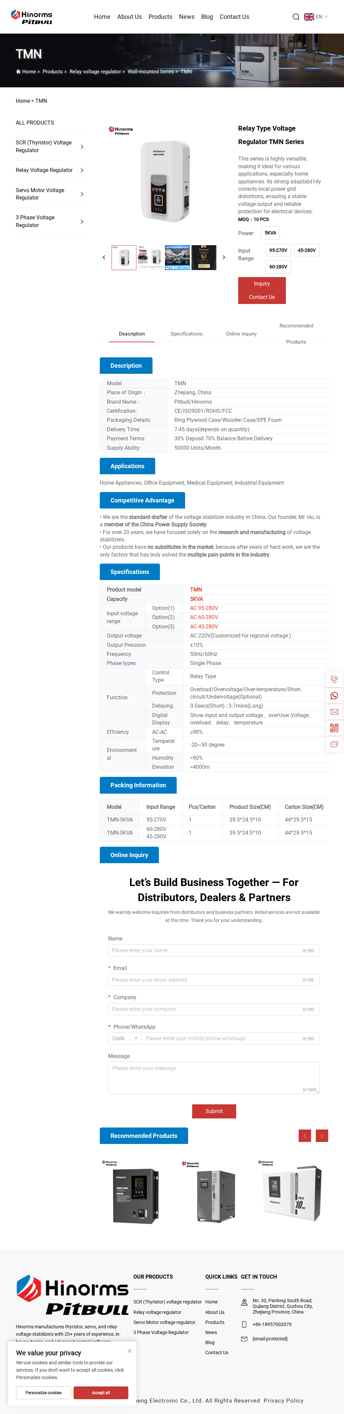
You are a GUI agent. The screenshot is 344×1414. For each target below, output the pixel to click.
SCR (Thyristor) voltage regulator (44, 146)
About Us (129, 16)
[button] (305, 1136)
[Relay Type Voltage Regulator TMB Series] (136, 1193)
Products (160, 16)
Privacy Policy (284, 1400)
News (187, 16)
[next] (223, 258)
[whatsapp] (334, 696)
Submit (214, 1111)
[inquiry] (334, 744)
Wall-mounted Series (151, 72)
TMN (186, 72)
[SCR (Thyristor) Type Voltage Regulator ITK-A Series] (292, 1193)
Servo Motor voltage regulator (40, 194)
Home (102, 16)
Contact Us (234, 16)
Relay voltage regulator (95, 72)
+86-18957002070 (272, 1324)
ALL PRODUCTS (35, 123)
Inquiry (262, 283)
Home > (25, 101)
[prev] (104, 258)
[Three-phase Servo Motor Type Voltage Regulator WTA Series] (214, 1193)
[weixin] (334, 728)
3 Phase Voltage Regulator (35, 221)
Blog (207, 16)
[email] (334, 712)
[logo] (32, 16)
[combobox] (125, 1038)
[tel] (334, 679)
